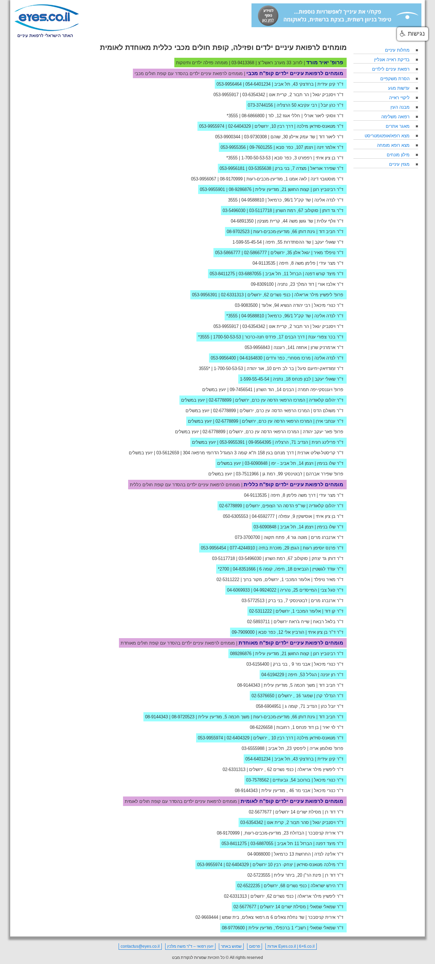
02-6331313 (232, 294)
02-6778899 (220, 400)
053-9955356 (233, 147)
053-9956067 (203, 178)
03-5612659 (167, 452)
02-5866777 (255, 252)
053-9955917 (226, 94)
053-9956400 (223, 358)
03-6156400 (257, 664)
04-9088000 (258, 854)
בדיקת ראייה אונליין (392, 59)
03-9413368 (242, 62)
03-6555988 (253, 748)
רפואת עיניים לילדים (391, 69)
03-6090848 (256, 463)
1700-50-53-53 (227, 336)
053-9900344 (227, 136)
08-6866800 (253, 115)
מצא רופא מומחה (393, 145)
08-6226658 (261, 727)
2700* (223, 569)
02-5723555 (258, 875)
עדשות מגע (399, 88)
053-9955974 (211, 126)
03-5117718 (260, 210)
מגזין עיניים (399, 164)
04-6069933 (238, 590)
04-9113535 (264, 263)
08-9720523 (183, 716)
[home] (47, 21)
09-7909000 (243, 632)
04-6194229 (272, 674)
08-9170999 (231, 178)
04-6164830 (251, 358)
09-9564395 (259, 442)
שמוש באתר (231, 946)
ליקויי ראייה (399, 97)
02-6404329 (239, 126)
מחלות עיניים (397, 50)
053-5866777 (227, 252)
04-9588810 (252, 200)
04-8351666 (244, 569)
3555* (232, 115)
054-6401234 (258, 84)
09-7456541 (241, 389)
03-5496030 (234, 210)
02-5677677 (260, 811)
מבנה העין (400, 107)
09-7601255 (260, 147)
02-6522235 (248, 885)
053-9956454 (213, 547)
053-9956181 (232, 168)
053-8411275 (222, 273)
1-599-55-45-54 (247, 242)
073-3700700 (247, 537)
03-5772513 (253, 600)
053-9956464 (229, 84)
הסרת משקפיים (395, 78)
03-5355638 (259, 168)
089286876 (240, 653)
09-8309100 (262, 284)
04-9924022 (265, 590)
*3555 (204, 368)
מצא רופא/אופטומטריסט (387, 135)
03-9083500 (246, 305)
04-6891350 (242, 221)
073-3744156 (260, 105)
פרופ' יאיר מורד (324, 62)
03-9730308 (255, 136)
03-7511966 (247, 473)
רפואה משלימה (395, 116)
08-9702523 (238, 231)
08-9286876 (240, 189)
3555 (233, 200)
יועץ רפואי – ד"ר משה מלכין (190, 946)
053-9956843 (257, 347)
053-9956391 (204, 294)
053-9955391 (232, 442)
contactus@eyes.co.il (140, 946)
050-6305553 (235, 516)
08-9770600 (233, 927)
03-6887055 (250, 273)
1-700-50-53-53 (256, 157)
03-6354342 (253, 94)
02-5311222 (227, 579)
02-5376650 (262, 695)
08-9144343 (248, 685)
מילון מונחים (398, 154)
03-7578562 (257, 780)
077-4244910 (242, 547)
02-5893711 (258, 621)
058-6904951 (268, 706)
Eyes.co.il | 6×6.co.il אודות (291, 946)
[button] (412, 34)
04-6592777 (263, 516)
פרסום (254, 946)
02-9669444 (206, 917)
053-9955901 (212, 189)
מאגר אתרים (398, 126)
